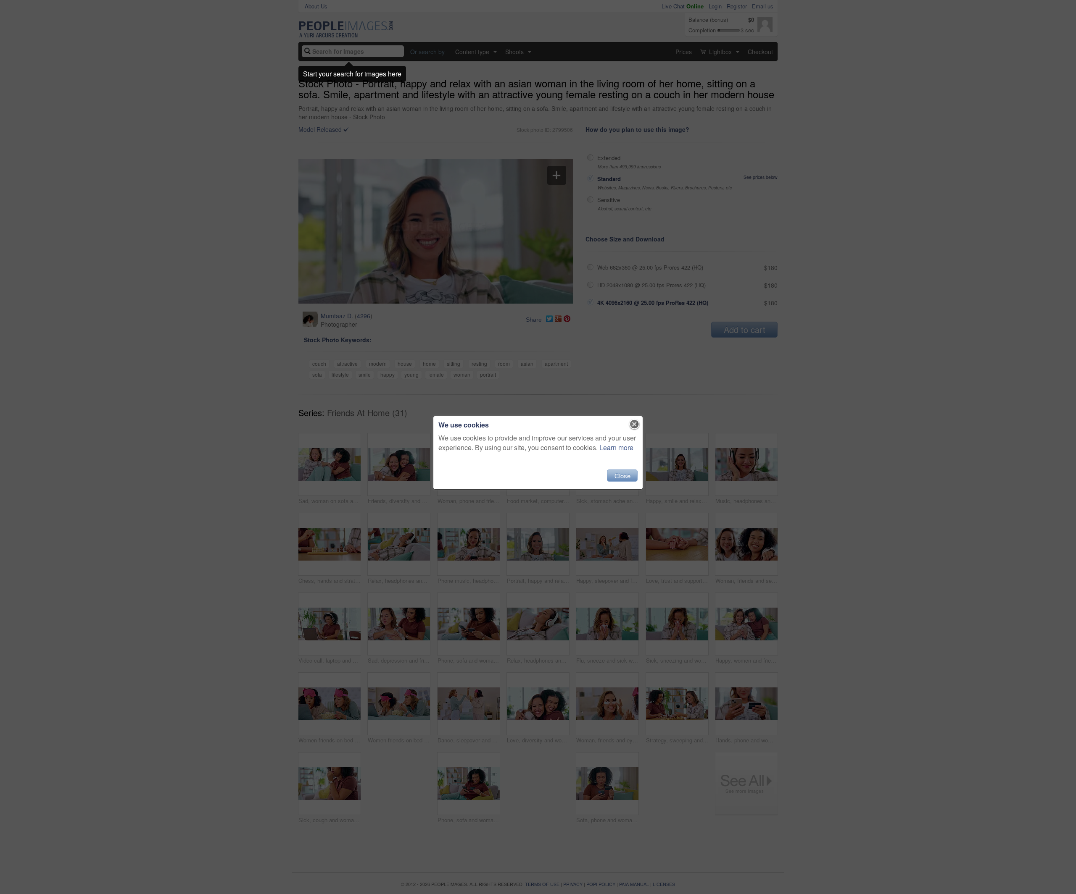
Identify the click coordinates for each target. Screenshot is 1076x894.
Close (622, 475)
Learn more (616, 447)
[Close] (634, 424)
